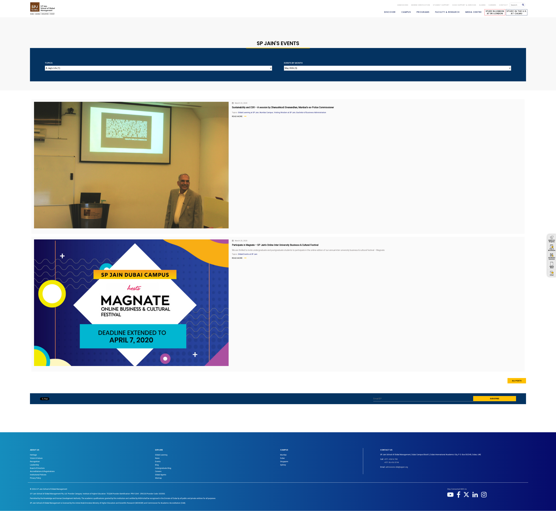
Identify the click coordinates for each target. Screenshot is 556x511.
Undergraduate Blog (163, 468)
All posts (517, 380)
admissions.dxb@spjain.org (397, 467)
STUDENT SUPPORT (441, 5)
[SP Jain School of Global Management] (42, 8)
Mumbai (283, 455)
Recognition (35, 462)
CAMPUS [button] (406, 12)
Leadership (34, 465)
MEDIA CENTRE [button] (473, 12)
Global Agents (160, 475)
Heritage (33, 455)
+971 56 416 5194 (391, 462)
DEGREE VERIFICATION (420, 5)
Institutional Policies (38, 475)
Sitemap (158, 478)
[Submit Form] (523, 5)
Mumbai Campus (266, 113)
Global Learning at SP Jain (248, 113)
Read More (237, 116)
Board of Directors (37, 468)
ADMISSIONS (402, 5)
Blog (157, 465)
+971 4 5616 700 (391, 459)
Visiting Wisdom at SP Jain (285, 113)
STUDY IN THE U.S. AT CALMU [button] (517, 12)
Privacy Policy (35, 478)
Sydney (283, 465)
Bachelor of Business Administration (311, 113)
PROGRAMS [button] (423, 12)
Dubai (282, 458)
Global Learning (161, 455)
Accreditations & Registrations (42, 471)
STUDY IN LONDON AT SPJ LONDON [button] (495, 12)
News (157, 458)
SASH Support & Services (464, 5)
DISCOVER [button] (390, 12)
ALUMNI (482, 5)
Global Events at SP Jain (247, 254)
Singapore (284, 462)
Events (158, 462)
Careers (492, 5)
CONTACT (503, 5)
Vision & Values (36, 458)
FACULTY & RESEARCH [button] (447, 12)
